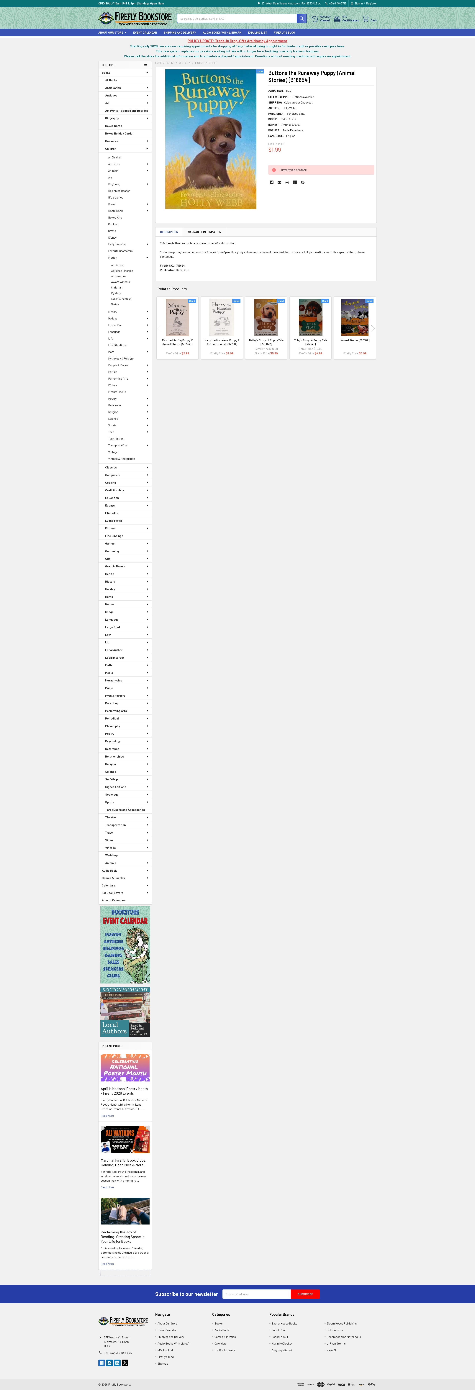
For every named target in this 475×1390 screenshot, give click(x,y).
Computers (112, 475)
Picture (112, 385)
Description (169, 232)
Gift (107, 558)
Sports (112, 425)
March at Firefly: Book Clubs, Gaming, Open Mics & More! (123, 1162)
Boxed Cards (113, 125)
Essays (110, 505)
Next (373, 328)
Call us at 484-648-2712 (118, 1353)
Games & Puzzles (113, 878)
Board (112, 204)
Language (114, 331)
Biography (112, 118)
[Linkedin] (295, 182)
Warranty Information (204, 232)
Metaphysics (113, 680)
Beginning (114, 184)
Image (109, 612)
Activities (114, 164)
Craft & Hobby (114, 490)
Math (111, 351)
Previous (159, 328)
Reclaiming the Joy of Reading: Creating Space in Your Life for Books (123, 1236)
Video (109, 840)
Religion (113, 412)
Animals (113, 170)
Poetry (112, 398)
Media (109, 672)
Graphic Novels (115, 566)
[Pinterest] (302, 182)
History (112, 311)
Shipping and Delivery (180, 32)
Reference (114, 405)
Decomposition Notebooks (344, 1336)
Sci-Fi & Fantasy (121, 298)
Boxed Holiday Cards (118, 133)
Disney (112, 237)
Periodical (112, 718)
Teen (111, 432)
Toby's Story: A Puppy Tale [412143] (310, 342)
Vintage (113, 452)
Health (109, 574)
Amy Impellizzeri (282, 1350)
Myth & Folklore (115, 695)
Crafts (112, 230)
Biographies (115, 197)
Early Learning (117, 244)
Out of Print (279, 1330)
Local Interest (114, 657)
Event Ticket (113, 520)
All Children (115, 157)
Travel (109, 832)
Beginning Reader (119, 190)
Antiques (111, 95)
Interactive (115, 325)
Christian (116, 287)
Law (108, 634)
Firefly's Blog (284, 32)
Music (109, 688)
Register (371, 3)
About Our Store (110, 32)
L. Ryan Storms (336, 1343)
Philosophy (112, 726)
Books (106, 72)
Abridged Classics (122, 270)
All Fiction (117, 265)
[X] (125, 1363)
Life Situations (117, 345)
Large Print (112, 627)
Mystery (116, 293)
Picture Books (117, 392)
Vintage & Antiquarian (121, 458)
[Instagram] (109, 1363)
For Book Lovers (112, 892)
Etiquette (111, 513)
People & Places (118, 365)
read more (107, 1115)
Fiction (112, 257)
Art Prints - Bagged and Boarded (126, 110)
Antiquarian (113, 87)
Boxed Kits (115, 217)
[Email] (279, 182)
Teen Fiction (116, 438)
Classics (111, 467)
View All (331, 1350)
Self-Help (111, 779)
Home (109, 596)
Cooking (113, 224)
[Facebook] (271, 182)
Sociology (111, 794)
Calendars (109, 885)
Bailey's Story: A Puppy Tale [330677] (266, 342)
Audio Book (109, 870)
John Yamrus (335, 1330)
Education (112, 497)
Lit (107, 642)
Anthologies (118, 276)
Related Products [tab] (172, 288)
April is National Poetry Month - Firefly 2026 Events (124, 1090)
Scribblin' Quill (280, 1336)
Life (110, 338)
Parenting (112, 703)
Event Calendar (145, 32)
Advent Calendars (114, 900)
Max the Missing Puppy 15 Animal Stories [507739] (177, 342)
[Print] (287, 182)
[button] (125, 944)
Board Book (115, 210)
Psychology (113, 741)
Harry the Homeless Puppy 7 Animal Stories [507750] (221, 342)
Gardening (112, 551)
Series (115, 304)
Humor (109, 604)
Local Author (113, 650)
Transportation (117, 445)
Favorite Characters (120, 251)
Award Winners (120, 281)
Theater (110, 817)
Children (110, 148)
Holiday (112, 318)
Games (110, 543)
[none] (211, 139)
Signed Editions (115, 787)
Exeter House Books (284, 1323)
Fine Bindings (114, 535)
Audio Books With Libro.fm (222, 32)
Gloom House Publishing (342, 1323)
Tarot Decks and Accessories (125, 809)
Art (107, 103)
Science (113, 418)
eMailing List (257, 32)
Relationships (114, 756)
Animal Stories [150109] (355, 340)
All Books (111, 80)
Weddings (111, 855)
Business (111, 141)
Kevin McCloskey (282, 1343)
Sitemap (163, 1363)
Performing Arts (118, 378)
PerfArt (112, 371)
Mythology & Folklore (121, 358)
